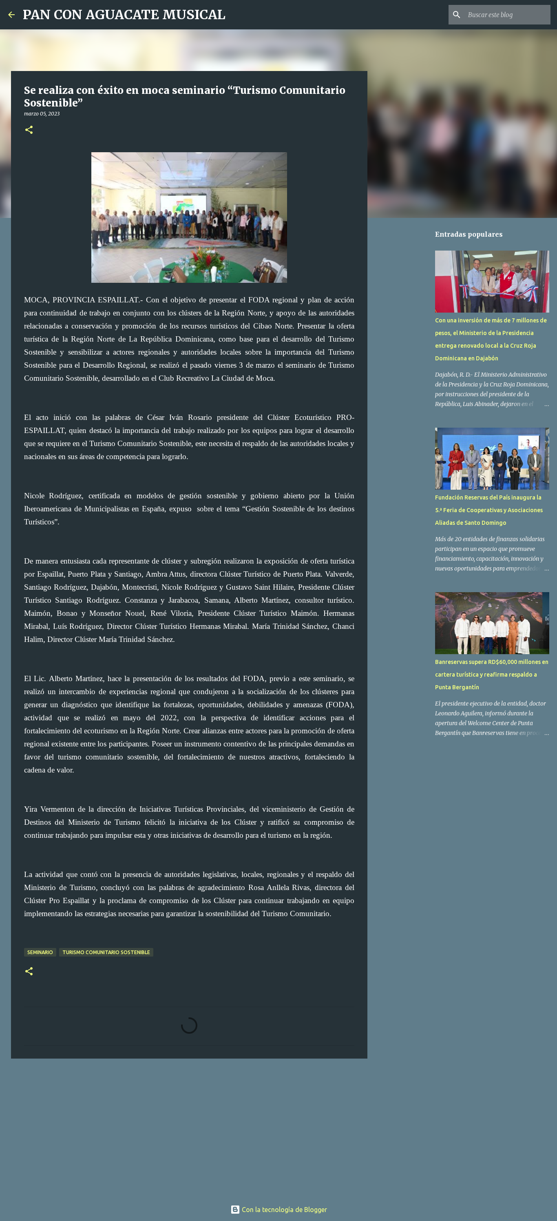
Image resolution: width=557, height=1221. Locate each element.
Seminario (40, 952)
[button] (29, 130)
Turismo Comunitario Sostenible (106, 952)
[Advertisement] (189, 1128)
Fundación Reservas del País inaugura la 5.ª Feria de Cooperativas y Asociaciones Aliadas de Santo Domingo (489, 510)
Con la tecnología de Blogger (283, 1209)
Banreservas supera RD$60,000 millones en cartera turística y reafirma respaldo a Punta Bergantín (491, 674)
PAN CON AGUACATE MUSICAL (124, 15)
